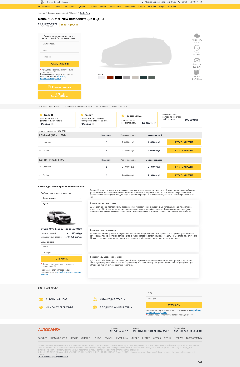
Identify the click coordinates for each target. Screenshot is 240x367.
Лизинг (58, 7)
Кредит (135, 338)
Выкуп (103, 7)
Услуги (162, 7)
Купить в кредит (184, 142)
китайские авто (58, 338)
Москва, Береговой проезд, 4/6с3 (160, 2)
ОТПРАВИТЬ (62, 259)
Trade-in (109, 338)
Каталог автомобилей (58, 13)
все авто (42, 338)
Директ (82, 7)
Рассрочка (130, 7)
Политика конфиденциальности (53, 356)
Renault (73, 13)
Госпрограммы (115, 7)
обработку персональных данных (53, 77)
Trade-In (93, 7)
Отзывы (152, 7)
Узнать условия (60, 64)
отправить (174, 305)
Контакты (172, 7)
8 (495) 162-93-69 (190, 2)
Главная (41, 13)
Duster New (85, 13)
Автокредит (70, 7)
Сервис (141, 7)
